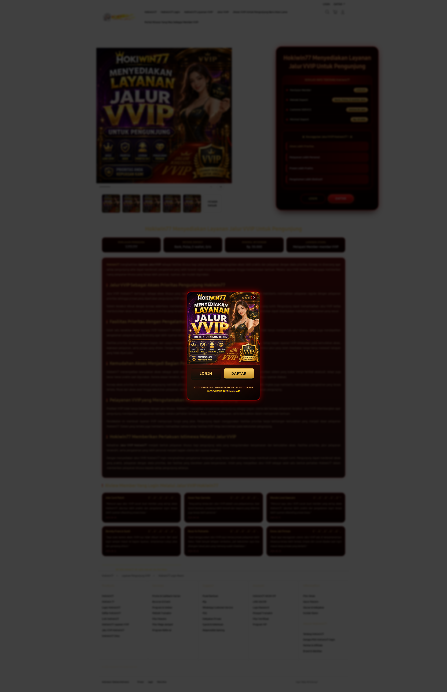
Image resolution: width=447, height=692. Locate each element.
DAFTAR (239, 373)
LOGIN (206, 373)
